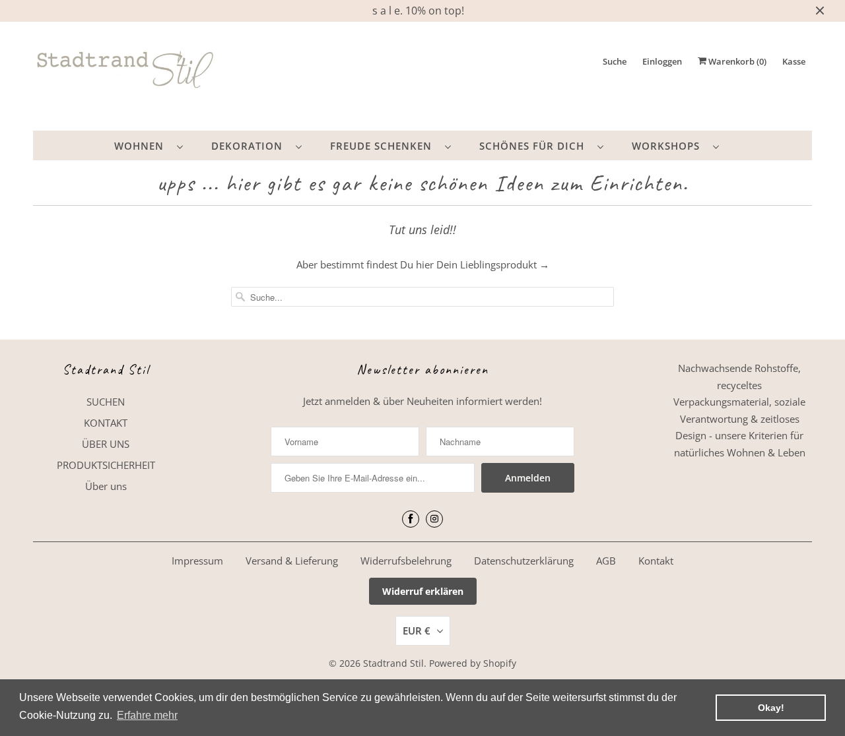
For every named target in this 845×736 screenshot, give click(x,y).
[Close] (569, 239)
